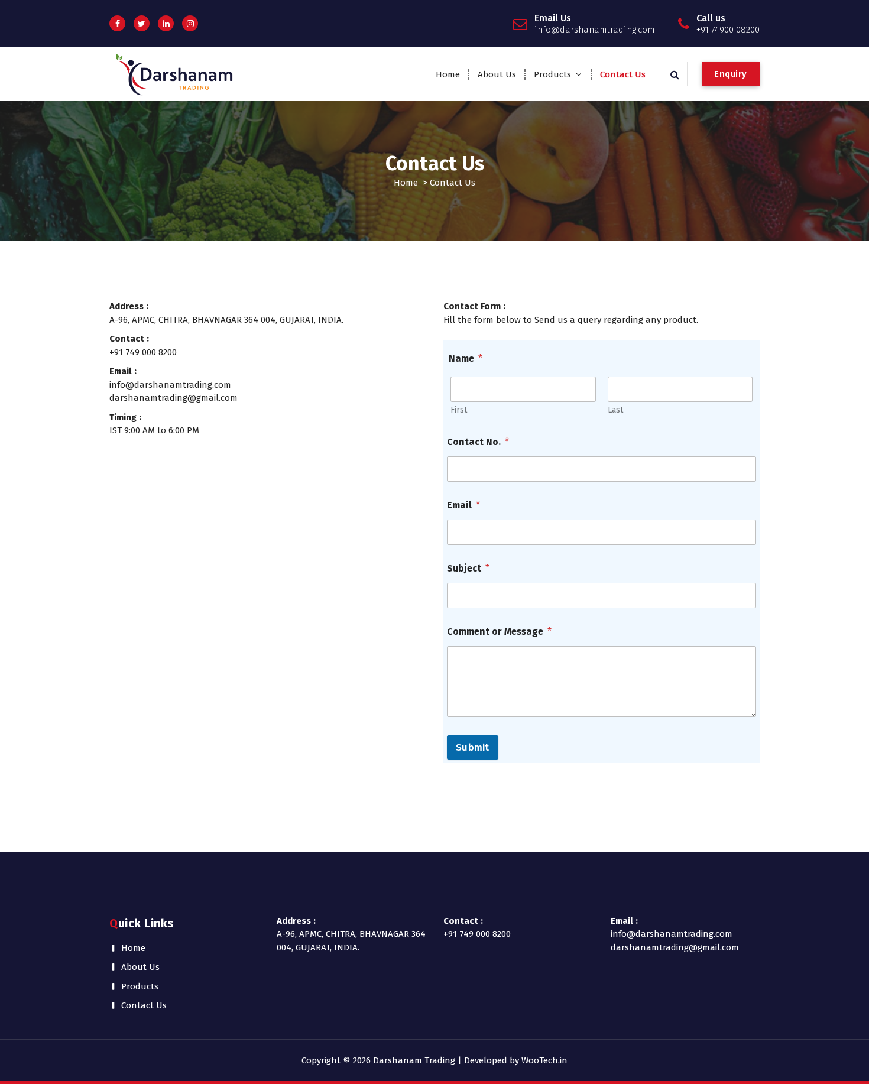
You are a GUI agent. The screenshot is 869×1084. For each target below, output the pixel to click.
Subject (468, 568)
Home (448, 74)
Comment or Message (499, 631)
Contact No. (478, 441)
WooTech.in (544, 1060)
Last (615, 410)
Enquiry (730, 74)
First (458, 410)
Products (552, 74)
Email (463, 505)
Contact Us (623, 74)
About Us (497, 74)
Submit (472, 747)
